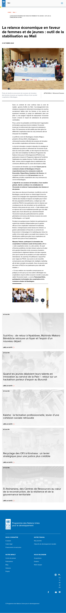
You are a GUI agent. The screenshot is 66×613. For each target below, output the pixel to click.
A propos (8, 541)
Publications (9, 561)
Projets (8, 571)
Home (9, 12)
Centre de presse (11, 558)
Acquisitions (37, 558)
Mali (9, 3)
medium (59, 592)
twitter (52, 592)
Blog (7, 565)
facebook (48, 592)
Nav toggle (62, 3)
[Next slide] (43, 300)
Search (59, 3)
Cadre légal (9, 544)
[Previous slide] (37, 300)
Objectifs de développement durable (45, 544)
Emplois (36, 561)
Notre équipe (38, 565)
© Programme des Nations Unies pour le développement (22, 604)
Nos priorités (38, 541)
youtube (56, 592)
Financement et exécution (13, 547)
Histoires (8, 568)
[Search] (59, 581)
